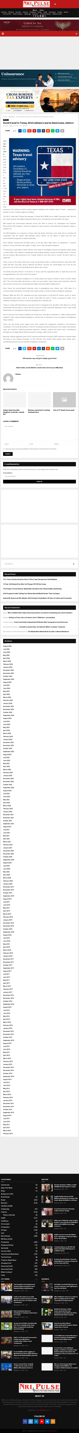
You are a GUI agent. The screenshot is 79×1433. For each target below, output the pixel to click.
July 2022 (6, 793)
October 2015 (7, 1037)
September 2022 (8, 787)
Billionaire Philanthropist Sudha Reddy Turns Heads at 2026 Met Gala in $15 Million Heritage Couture (66, 1223)
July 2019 (6, 902)
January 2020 (7, 884)
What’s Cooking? (17, 14)
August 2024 (7, 718)
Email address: (8, 473)
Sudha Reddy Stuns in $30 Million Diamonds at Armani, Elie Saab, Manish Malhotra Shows (66, 1198)
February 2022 (8, 808)
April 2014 (6, 1091)
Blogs (3, 1191)
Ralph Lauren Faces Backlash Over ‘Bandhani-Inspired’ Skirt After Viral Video (65, 1236)
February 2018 (8, 953)
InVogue (60, 12)
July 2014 (6, 1082)
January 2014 (7, 1100)
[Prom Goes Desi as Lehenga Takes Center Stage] (47, 1211)
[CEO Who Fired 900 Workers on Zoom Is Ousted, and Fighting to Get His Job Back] (47, 1287)
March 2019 (7, 914)
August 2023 (7, 754)
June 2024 (6, 724)
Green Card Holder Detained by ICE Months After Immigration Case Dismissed (41, 622)
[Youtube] (40, 16)
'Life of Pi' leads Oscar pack (63, 410)
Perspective (33, 12)
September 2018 (8, 932)
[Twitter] (35, 16)
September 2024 (8, 715)
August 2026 (7, 646)
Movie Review (5, 1236)
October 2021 (7, 821)
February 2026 (8, 664)
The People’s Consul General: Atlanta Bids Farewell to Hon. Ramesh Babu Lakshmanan (32, 589)
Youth (3, 1275)
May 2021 (6, 836)
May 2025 (6, 691)
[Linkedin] (38, 16)
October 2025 (7, 676)
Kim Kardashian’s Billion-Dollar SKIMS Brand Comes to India (65, 1186)
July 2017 (6, 974)
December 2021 (8, 814)
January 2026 (7, 667)
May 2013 (6, 1124)
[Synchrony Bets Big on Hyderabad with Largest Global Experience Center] (47, 1326)
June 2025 (6, 688)
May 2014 (6, 1088)
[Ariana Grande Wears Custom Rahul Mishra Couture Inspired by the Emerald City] (47, 1262)
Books (40, 12)
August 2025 (7, 682)
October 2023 (7, 748)
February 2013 (8, 1133)
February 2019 (8, 917)
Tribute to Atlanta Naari (8, 1260)
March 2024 (7, 733)
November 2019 (8, 890)
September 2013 (8, 1112)
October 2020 (7, 857)
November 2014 (8, 1070)
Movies (66, 12)
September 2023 (8, 751)
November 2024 (8, 709)
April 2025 (6, 694)
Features (25, 12)
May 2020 (6, 872)
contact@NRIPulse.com (43, 1410)
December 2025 (8, 670)
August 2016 (7, 1007)
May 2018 (6, 944)
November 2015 (8, 1034)
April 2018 (6, 947)
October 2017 (7, 965)
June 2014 (6, 1085)
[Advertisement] (39, 53)
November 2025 (8, 673)
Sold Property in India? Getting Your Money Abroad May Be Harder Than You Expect (31, 593)
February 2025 (8, 700)
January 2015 (7, 1064)
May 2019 (6, 908)
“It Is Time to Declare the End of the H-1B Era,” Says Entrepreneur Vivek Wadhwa (30, 579)
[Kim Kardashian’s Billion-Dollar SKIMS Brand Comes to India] (47, 1187)
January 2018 (7, 956)
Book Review (5, 1197)
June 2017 (6, 977)
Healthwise (4, 1221)
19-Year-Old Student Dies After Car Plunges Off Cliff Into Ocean (24, 584)
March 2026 (7, 661)
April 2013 (6, 1127)
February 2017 (8, 989)
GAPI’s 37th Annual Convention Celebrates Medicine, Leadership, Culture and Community (25, 1340)
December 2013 (8, 1103)
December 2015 (8, 1031)
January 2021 (7, 848)
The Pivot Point (7, 14)
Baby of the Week (6, 1188)
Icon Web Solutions (51, 1431)
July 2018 (6, 938)
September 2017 (8, 968)
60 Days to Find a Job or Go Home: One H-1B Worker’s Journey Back (32, 617)
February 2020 (8, 881)
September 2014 (8, 1076)
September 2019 (8, 896)
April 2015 (6, 1055)
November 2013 (8, 1106)
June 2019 (6, 905)
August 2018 (7, 935)
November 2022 (8, 781)
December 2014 (8, 1067)
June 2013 (6, 1121)
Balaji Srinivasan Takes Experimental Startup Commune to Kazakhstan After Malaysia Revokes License (65, 1312)
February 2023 (8, 772)
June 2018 (6, 941)
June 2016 (6, 1013)
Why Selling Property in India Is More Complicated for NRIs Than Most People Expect (66, 1298)
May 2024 (6, 727)
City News (4, 12)
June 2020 (6, 869)
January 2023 (7, 775)
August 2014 (7, 1079)
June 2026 (6, 652)
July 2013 (6, 1118)
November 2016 (8, 998)
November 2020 (8, 854)
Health (45, 12)
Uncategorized (6, 1263)
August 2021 (7, 827)
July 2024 (6, 721)
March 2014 (7, 1094)
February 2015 (8, 1061)
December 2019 (8, 887)
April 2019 (6, 911)
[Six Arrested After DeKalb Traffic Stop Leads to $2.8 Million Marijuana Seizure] (6, 1367)
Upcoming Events (7, 1266)
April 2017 (6, 983)
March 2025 (7, 697)
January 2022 (7, 811)
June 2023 (6, 760)
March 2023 (7, 769)
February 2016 (8, 1025)
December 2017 (8, 959)
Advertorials (5, 1185)
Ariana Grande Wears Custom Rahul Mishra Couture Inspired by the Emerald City (65, 1261)
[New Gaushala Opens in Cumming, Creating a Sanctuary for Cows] (6, 1314)
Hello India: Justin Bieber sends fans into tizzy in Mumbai (39, 368)
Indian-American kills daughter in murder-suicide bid (13, 412)
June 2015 (6, 1049)
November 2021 (8, 818)
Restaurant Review (45, 14)
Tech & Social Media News (10, 1254)
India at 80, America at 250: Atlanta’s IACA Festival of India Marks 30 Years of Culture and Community (37, 598)
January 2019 (7, 920)
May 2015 (6, 1052)
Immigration (52, 12)
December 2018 (8, 923)
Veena (6, 126)
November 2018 (8, 926)
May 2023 (6, 763)
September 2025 (8, 679)
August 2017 (7, 971)
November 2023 (8, 745)
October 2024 (7, 712)
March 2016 (7, 1022)
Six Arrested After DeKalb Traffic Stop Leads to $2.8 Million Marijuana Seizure (23, 1366)
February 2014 (8, 1097)
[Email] (43, 16)
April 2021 (6, 839)
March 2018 (7, 950)
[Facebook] (33, 16)
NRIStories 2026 (57, 14)
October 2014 (7, 1073)
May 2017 (6, 980)
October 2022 (7, 784)
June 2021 (6, 833)
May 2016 (6, 1016)
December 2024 (8, 706)
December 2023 (8, 742)
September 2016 (8, 1004)
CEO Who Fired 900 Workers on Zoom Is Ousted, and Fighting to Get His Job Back (66, 1286)
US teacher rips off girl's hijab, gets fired (39, 358)
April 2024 (6, 730)
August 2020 (7, 863)
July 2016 (6, 1010)
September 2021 (8, 824)
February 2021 (8, 845)
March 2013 (7, 1130)
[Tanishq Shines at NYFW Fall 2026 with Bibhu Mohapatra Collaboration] (47, 1250)
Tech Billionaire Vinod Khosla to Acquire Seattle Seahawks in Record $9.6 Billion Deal (65, 1337)
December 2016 (8, 995)
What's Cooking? (6, 1272)
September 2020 (8, 860)
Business (18, 12)
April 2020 (6, 875)
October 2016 (7, 1001)
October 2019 (7, 893)
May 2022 (6, 800)
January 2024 (7, 739)
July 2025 (6, 685)
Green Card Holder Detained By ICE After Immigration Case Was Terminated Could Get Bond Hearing (25, 1326)
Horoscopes (5, 1224)
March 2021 (7, 842)
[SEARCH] (73, 564)
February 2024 (8, 736)
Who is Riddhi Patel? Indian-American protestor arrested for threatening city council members (40, 613)
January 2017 (7, 992)
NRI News (11, 12)
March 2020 (7, 878)
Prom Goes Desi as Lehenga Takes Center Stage (64, 1210)
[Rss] (45, 16)
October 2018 (7, 929)
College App (27, 14)
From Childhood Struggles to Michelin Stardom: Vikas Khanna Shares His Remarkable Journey (25, 1353)
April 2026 (6, 658)
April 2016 (6, 1019)
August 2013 (7, 1115)
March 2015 (7, 1058)
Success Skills (6, 1251)
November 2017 (8, 962)
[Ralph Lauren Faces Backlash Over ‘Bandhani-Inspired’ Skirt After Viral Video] (47, 1237)
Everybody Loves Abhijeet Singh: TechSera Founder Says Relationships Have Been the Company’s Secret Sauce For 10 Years (66, 1351)
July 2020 (6, 866)
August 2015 (7, 1043)
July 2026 (6, 649)
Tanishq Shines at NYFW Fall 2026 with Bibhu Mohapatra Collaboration (64, 1249)
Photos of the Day (9, 1215)
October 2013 (7, 1109)
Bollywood (35, 14)
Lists (2, 1233)
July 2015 (6, 1046)
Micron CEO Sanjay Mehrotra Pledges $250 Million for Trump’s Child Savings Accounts (66, 1366)
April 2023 (6, 766)
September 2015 (8, 1040)
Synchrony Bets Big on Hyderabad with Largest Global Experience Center (65, 1325)
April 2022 (6, 802)
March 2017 (7, 986)
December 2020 (8, 851)
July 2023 (6, 757)
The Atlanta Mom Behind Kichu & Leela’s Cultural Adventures (48, 631)
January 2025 (7, 703)
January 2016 (7, 1028)
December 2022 (8, 778)
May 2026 (6, 655)
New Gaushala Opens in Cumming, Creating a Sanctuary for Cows (25, 1313)
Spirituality (4, 1248)
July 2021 (6, 830)
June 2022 (6, 796)
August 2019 (7, 899)
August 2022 (7, 790)
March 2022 (7, 805)
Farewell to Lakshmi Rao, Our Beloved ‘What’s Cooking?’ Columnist (42, 627)
